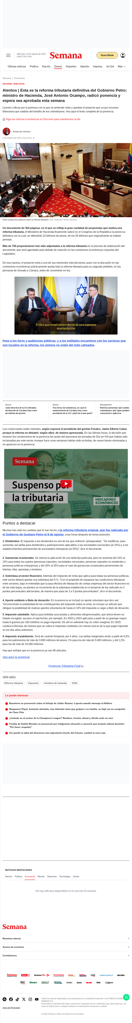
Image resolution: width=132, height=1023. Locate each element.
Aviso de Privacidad (15, 1008)
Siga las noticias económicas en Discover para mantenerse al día (43, 119)
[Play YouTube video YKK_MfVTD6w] (66, 483)
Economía (19, 78)
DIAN (74, 683)
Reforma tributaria (13, 683)
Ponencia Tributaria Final (64, 666)
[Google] (4, 999)
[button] (66, 483)
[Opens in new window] (11, 999)
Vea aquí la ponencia (16, 657)
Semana (7, 78)
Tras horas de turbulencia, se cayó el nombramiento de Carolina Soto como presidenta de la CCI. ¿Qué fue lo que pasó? (72, 411)
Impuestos (33, 683)
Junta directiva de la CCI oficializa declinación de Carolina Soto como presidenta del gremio (21, 411)
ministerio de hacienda (55, 683)
